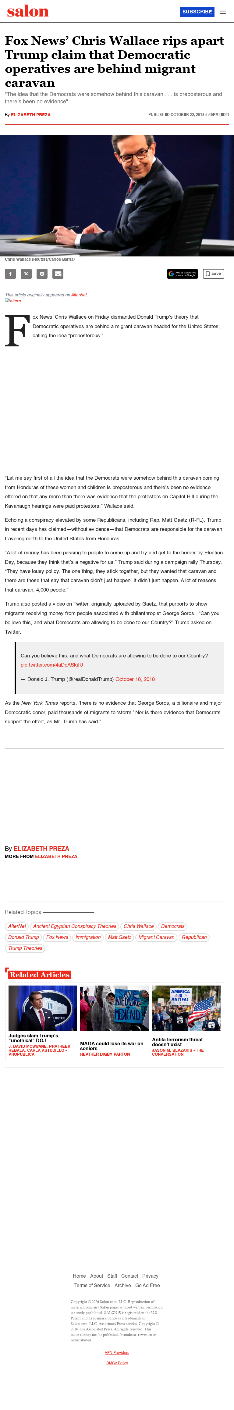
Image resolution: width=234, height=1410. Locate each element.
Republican (194, 937)
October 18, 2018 (135, 679)
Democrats (172, 926)
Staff (112, 1276)
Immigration (88, 937)
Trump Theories (25, 948)
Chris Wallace (138, 926)
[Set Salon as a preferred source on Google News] (182, 274)
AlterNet (79, 295)
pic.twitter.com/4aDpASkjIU (52, 665)
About (96, 1276)
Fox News (57, 937)
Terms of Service (92, 1285)
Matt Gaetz (119, 937)
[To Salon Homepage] (28, 11)
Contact (129, 1276)
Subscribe (197, 12)
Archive (123, 1285)
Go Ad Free (147, 1285)
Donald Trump (23, 937)
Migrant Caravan (156, 937)
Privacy (150, 1276)
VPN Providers (117, 1353)
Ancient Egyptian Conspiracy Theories (74, 926)
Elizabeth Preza (31, 115)
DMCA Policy (117, 1363)
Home (79, 1276)
